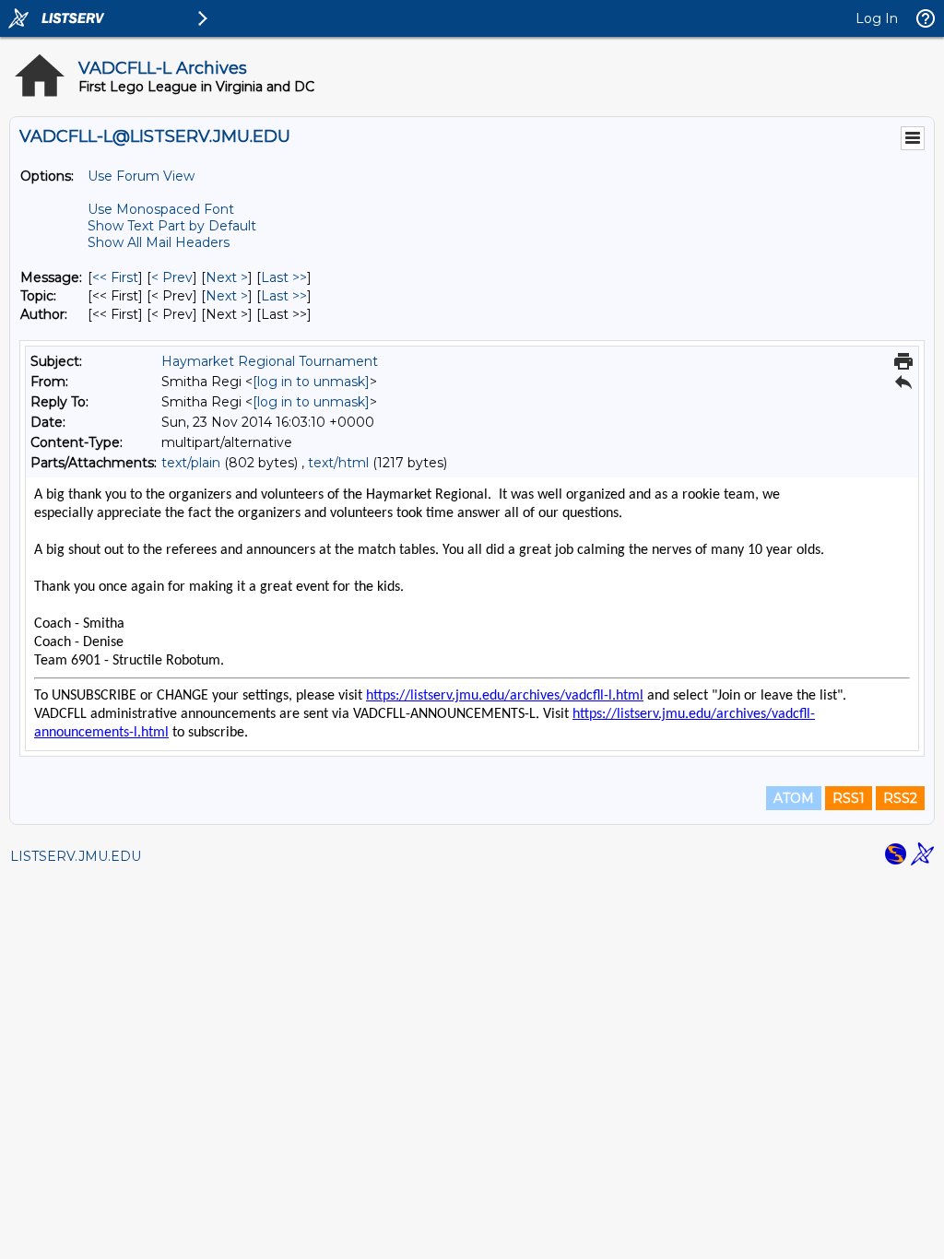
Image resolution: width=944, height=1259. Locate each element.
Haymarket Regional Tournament (269, 361)
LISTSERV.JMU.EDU (75, 856)
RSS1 (848, 798)
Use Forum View (141, 176)
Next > (227, 277)
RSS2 (900, 798)
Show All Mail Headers (159, 242)
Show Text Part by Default (172, 226)
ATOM (793, 798)
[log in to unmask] (311, 381)
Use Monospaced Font (161, 209)
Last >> (284, 277)
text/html (338, 462)
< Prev (172, 277)
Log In (877, 18)
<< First (115, 277)
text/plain (190, 462)
